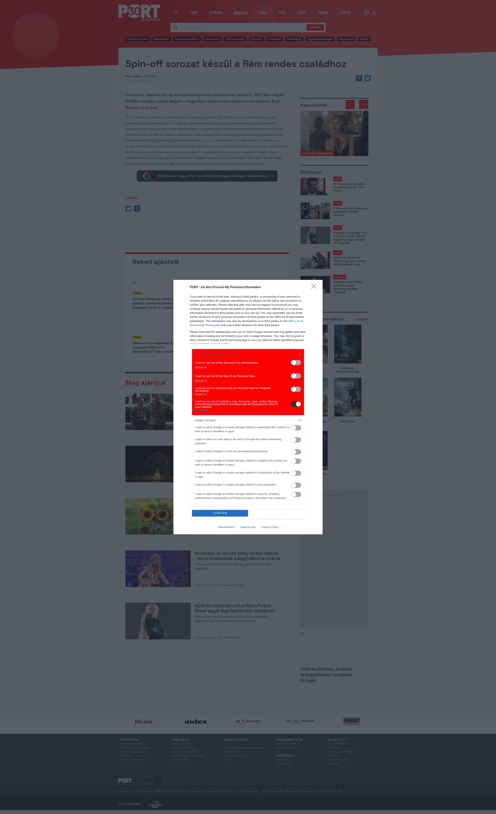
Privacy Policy (270, 527)
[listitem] (248, 354)
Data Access (248, 527)
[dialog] (248, 407)
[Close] (315, 287)
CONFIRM (220, 513)
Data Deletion (226, 527)
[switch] (296, 362)
